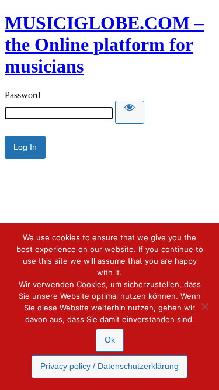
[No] (204, 306)
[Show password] (129, 112)
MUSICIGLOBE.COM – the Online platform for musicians (104, 44)
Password (22, 95)
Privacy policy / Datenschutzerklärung (109, 366)
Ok (110, 339)
